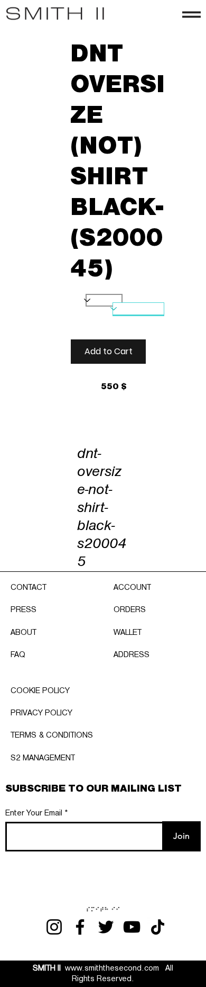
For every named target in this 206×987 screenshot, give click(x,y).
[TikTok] (157, 927)
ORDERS (130, 610)
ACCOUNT (132, 587)
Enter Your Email (33, 813)
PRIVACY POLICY (41, 713)
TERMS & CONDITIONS (52, 735)
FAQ (18, 655)
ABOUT (23, 632)
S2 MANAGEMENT (43, 758)
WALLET (128, 632)
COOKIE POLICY (40, 691)
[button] (108, 351)
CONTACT (28, 587)
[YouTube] (131, 927)
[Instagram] (54, 927)
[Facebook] (80, 927)
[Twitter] (106, 927)
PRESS (23, 610)
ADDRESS (131, 655)
